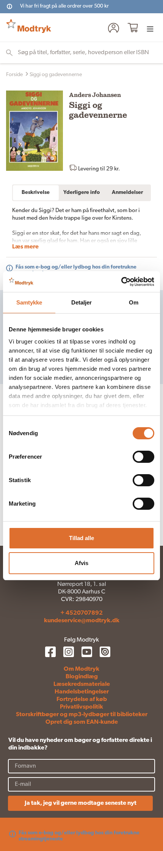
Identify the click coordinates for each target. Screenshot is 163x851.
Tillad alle (81, 538)
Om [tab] (133, 302)
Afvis (81, 563)
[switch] (143, 457)
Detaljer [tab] (81, 302)
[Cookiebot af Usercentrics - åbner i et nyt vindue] (121, 282)
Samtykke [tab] (29, 302)
